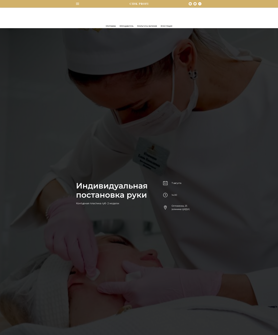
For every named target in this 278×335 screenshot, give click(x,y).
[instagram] (190, 5)
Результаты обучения (147, 26)
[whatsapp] (195, 5)
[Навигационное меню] (77, 4)
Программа (111, 26)
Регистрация (166, 26)
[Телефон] (199, 5)
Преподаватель (127, 26)
